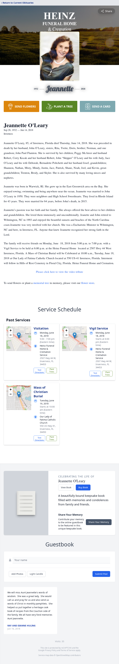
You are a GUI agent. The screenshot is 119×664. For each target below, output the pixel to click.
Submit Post (101, 573)
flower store (87, 283)
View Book (66, 487)
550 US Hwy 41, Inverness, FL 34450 (48, 428)
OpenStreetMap (63, 655)
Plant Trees (51, 370)
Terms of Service (68, 650)
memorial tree (41, 283)
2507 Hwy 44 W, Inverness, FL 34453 (48, 361)
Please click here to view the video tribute (59, 272)
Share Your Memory (98, 522)
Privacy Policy (51, 650)
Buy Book (83, 487)
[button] (19, 335)
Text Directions (39, 371)
